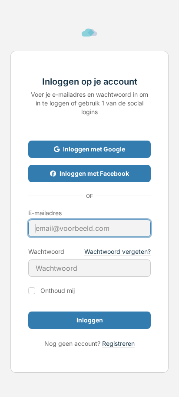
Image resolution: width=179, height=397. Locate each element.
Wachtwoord (46, 252)
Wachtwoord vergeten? (117, 251)
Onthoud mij (57, 291)
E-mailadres (45, 213)
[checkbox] (31, 290)
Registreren (118, 343)
